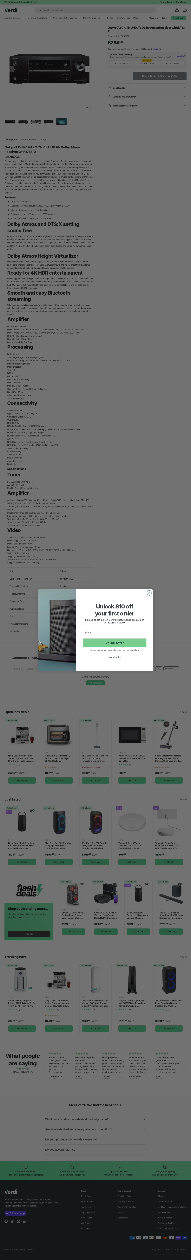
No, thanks (115, 657)
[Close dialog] (149, 593)
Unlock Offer (115, 643)
